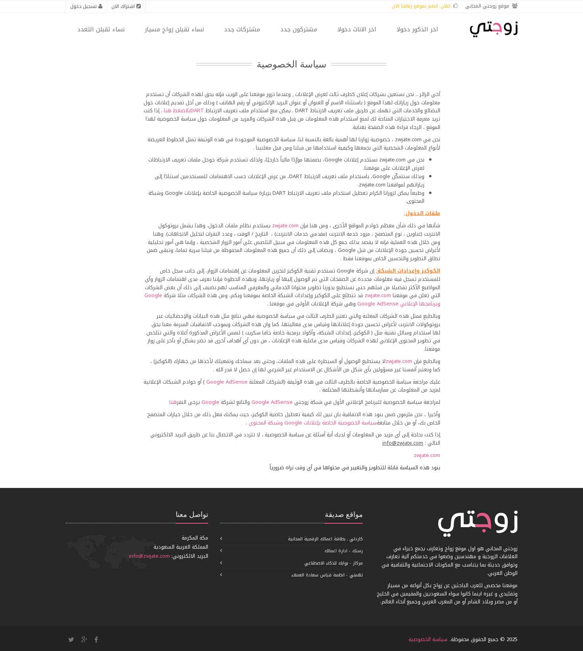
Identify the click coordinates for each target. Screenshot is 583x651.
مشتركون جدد (298, 29)
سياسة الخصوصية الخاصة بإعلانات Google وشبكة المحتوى (313, 423)
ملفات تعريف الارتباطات (174, 160)
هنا (173, 402)
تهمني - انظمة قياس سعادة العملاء (327, 575)
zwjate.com (392, 160)
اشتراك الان (123, 6)
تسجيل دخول (84, 6)
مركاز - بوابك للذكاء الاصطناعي (333, 563)
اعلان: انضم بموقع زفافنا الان (421, 6)
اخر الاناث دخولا (357, 29)
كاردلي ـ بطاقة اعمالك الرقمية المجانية (325, 539)
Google (210, 402)
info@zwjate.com (149, 556)
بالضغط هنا (177, 110)
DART (197, 110)
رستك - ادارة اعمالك (343, 551)
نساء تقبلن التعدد (101, 29)
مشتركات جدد (242, 29)
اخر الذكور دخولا (417, 29)
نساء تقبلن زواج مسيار (174, 29)
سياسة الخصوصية (427, 639)
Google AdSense (378, 304)
